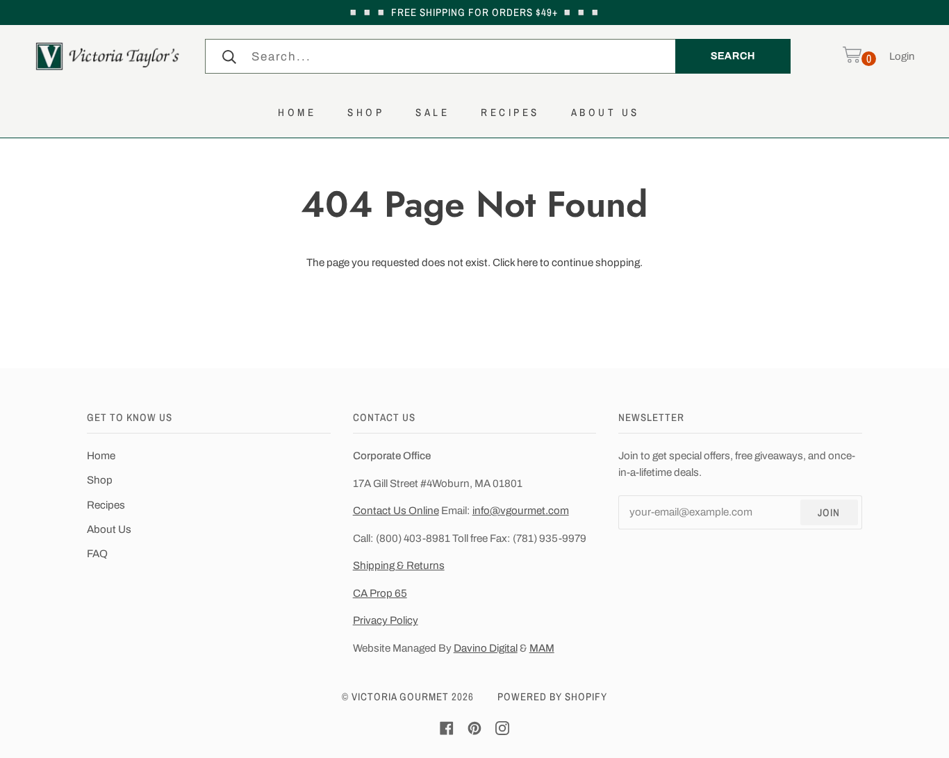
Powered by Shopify (552, 696)
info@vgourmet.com (520, 510)
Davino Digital (486, 648)
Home (101, 455)
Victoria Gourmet (400, 696)
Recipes (106, 505)
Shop (100, 480)
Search (732, 55)
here (527, 262)
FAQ (97, 553)
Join (829, 512)
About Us (109, 529)
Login (901, 56)
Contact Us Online (396, 510)
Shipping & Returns (399, 565)
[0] (852, 56)
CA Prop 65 (380, 593)
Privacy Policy (385, 620)
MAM (541, 648)
